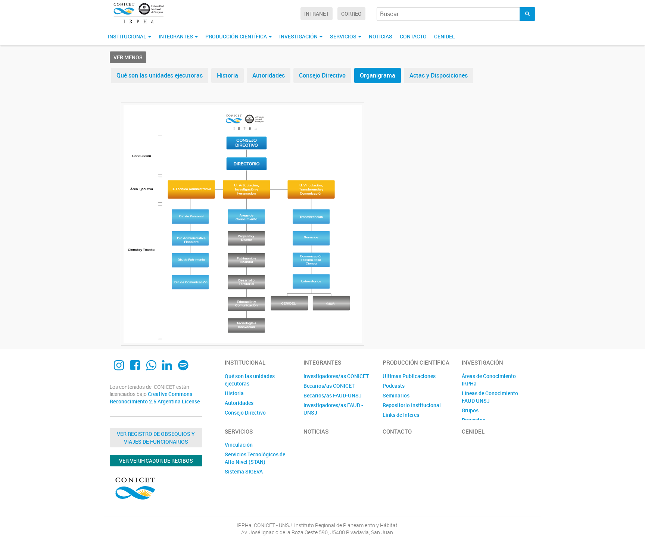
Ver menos (128, 57)
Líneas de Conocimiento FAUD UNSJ (490, 397)
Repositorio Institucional (412, 405)
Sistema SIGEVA (244, 471)
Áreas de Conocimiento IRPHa (489, 379)
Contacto (413, 36)
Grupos (470, 410)
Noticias (380, 36)
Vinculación (239, 444)
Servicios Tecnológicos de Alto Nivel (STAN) (255, 458)
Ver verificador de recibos (156, 460)
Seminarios (396, 395)
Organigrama (377, 75)
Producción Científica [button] (236, 36)
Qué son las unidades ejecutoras (159, 75)
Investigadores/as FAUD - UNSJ (333, 409)
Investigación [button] (299, 36)
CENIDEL (444, 36)
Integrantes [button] (176, 36)
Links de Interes (401, 414)
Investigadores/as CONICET (336, 376)
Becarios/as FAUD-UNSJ (332, 395)
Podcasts (394, 385)
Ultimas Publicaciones (409, 376)
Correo (351, 13)
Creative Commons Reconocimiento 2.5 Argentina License (155, 398)
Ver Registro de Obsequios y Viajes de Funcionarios (156, 437)
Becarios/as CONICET (329, 385)
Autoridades (268, 75)
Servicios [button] (344, 36)
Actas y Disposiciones (438, 75)
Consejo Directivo (322, 75)
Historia (227, 75)
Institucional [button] (127, 36)
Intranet (316, 13)
